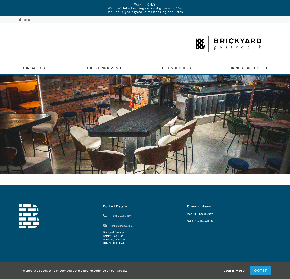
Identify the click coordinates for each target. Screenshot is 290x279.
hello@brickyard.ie (122, 226)
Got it (260, 270)
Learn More (234, 270)
